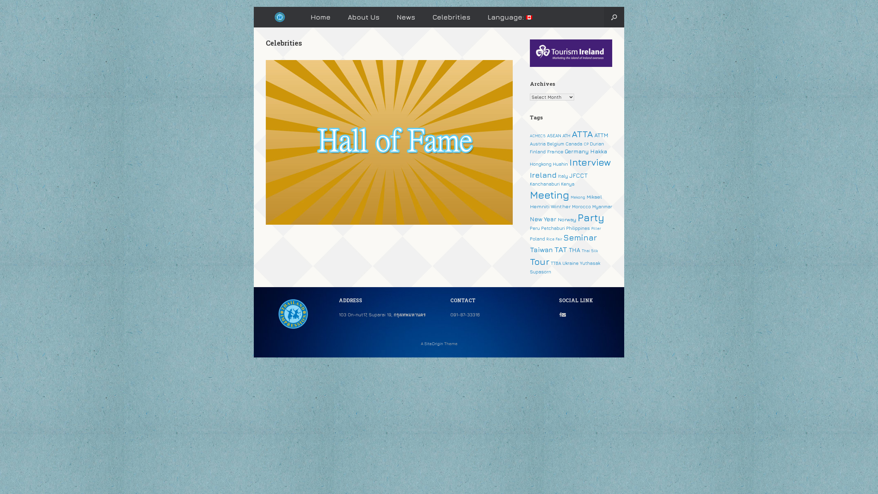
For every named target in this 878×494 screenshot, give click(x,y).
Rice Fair (554, 239)
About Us (364, 17)
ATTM (601, 135)
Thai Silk (590, 251)
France (555, 151)
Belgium (555, 143)
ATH (566, 135)
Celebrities (451, 17)
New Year (543, 219)
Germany (577, 151)
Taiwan (541, 250)
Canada (574, 143)
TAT (560, 249)
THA (574, 250)
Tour (539, 261)
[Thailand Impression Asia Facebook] (560, 314)
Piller (596, 228)
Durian (597, 143)
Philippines (578, 228)
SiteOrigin (433, 343)
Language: (507, 17)
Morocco (581, 206)
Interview (590, 162)
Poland (537, 239)
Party (591, 217)
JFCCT (578, 175)
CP (586, 144)
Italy (563, 176)
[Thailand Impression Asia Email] (563, 314)
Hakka (598, 151)
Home (321, 17)
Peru (535, 228)
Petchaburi (553, 228)
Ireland (543, 174)
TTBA (556, 263)
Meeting (549, 195)
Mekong (578, 197)
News (406, 17)
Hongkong (540, 164)
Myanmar (602, 206)
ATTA (582, 134)
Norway (567, 219)
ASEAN (554, 135)
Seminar (580, 237)
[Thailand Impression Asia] (279, 17)
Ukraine (570, 263)
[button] (614, 17)
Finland (538, 151)
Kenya (567, 184)
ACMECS (538, 136)
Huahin (560, 164)
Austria (538, 143)
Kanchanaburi (545, 184)
